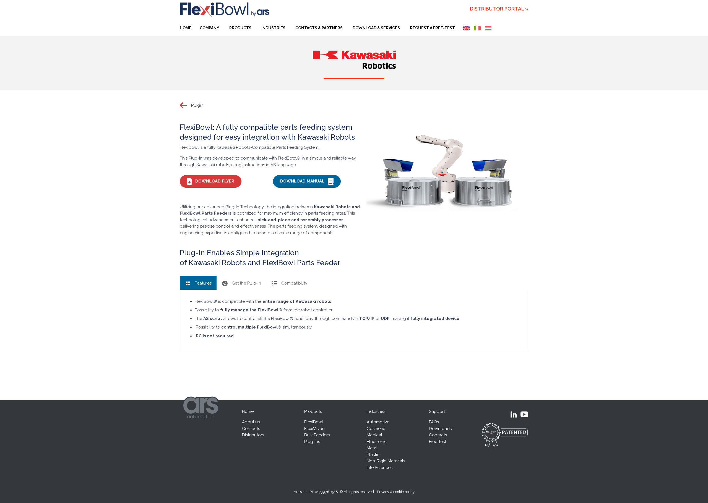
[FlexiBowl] (224, 9)
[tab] (198, 283)
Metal (372, 447)
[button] (210, 181)
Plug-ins (312, 441)
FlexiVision (314, 428)
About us (251, 421)
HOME (185, 28)
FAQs (434, 421)
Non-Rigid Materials (386, 460)
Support (437, 411)
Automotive (378, 421)
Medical (374, 434)
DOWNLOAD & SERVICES (376, 28)
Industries (376, 411)
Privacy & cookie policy (396, 492)
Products (313, 411)
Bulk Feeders (317, 434)
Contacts (251, 428)
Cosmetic (376, 428)
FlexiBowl (313, 421)
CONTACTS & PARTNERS (319, 28)
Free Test (437, 441)
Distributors (253, 434)
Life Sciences (379, 467)
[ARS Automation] (201, 422)
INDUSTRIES (273, 28)
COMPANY (209, 28)
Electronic (377, 441)
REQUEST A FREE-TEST (432, 28)
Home (248, 411)
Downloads (440, 428)
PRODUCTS (240, 28)
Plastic (373, 454)
